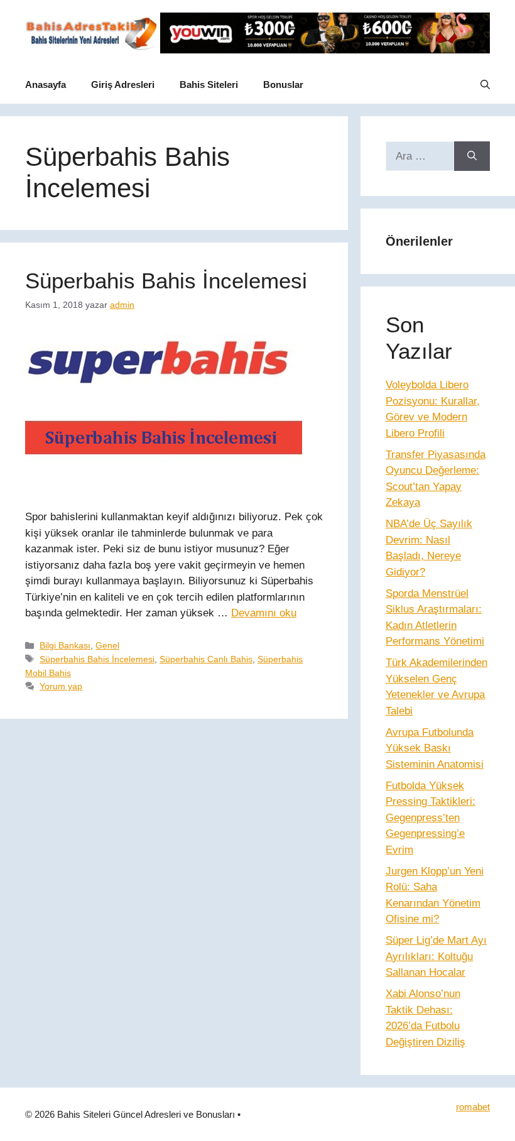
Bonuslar (283, 84)
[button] (485, 85)
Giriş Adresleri (122, 84)
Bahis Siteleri (209, 84)
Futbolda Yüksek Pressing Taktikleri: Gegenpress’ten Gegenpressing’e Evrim (430, 818)
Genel (107, 645)
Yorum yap (61, 686)
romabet (473, 1106)
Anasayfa (45, 84)
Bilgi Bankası (65, 645)
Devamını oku (263, 613)
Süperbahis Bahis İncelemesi (166, 280)
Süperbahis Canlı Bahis (206, 659)
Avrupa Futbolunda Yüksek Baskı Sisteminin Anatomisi (435, 748)
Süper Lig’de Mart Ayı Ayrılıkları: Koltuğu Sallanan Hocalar (436, 956)
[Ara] (472, 156)
